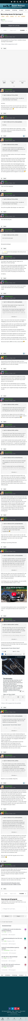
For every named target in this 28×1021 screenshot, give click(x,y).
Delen (7, 916)
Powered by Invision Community (14, 1014)
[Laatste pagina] (26, 30)
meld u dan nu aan (22, 902)
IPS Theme (4, 1011)
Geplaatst (10, 36)
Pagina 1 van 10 (13, 30)
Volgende (22, 30)
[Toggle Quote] (3, 95)
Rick (17, 144)
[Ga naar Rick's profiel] (2, 117)
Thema (16, 1011)
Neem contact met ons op (12, 1012)
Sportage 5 (10, 21)
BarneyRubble (19, 121)
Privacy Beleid (22, 1011)
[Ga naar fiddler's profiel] (25, 957)
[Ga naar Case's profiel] (25, 947)
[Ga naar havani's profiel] (25, 964)
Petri (17, 95)
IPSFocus (9, 1011)
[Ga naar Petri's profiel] (2, 36)
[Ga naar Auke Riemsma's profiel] (2, 297)
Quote (5, 48)
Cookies (19, 1012)
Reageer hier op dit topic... (10, 908)
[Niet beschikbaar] (13, 675)
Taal (13, 1011)
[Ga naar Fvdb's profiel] (25, 929)
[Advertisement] (14, 64)
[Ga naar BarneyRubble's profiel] (2, 90)
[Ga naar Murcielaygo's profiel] (2, 865)
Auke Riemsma (19, 457)
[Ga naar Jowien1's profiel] (25, 938)
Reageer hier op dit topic (14, 25)
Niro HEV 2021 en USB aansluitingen (9, 956)
